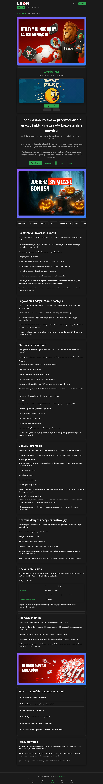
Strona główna (21, 13)
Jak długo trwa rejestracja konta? (34, 697)
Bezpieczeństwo (65, 223)
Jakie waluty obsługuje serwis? (33, 710)
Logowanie (74, 3)
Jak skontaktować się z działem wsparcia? (37, 723)
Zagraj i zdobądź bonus (51, 106)
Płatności (28, 7)
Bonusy (34, 7)
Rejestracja (82, 3)
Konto (52, 782)
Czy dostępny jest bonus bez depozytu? (36, 717)
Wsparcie (62, 777)
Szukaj (71, 782)
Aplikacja (85, 223)
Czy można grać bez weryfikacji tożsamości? (38, 704)
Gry (70, 163)
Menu (33, 782)
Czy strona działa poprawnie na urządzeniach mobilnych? (42, 730)
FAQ (39, 7)
